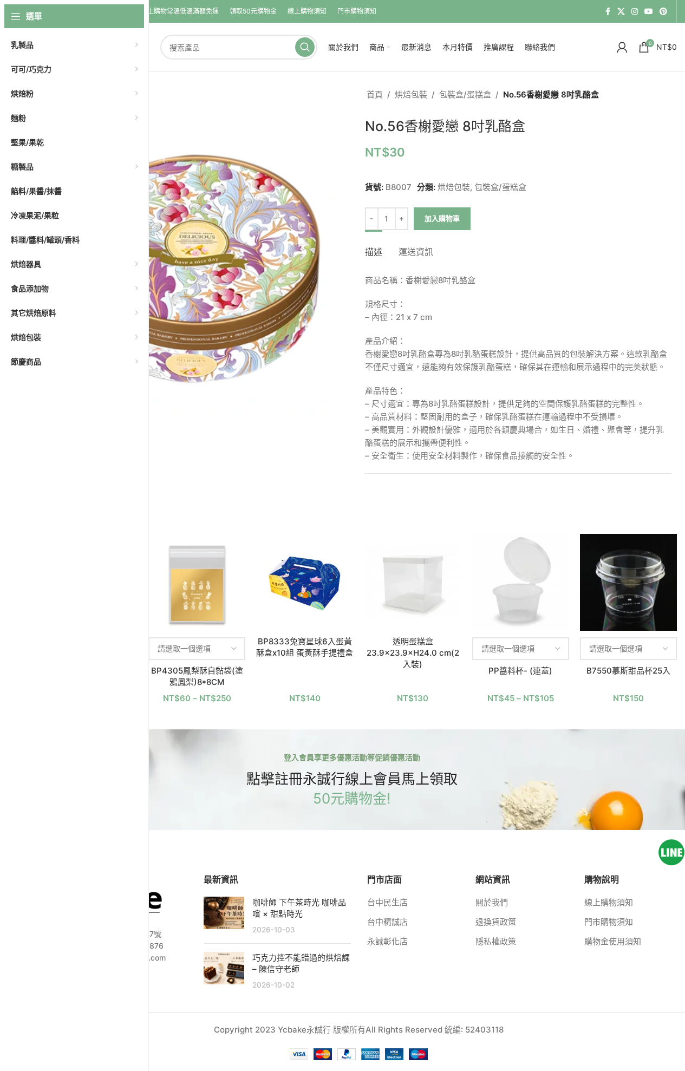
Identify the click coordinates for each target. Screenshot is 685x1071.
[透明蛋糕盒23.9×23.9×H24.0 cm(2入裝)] (412, 582)
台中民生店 (387, 902)
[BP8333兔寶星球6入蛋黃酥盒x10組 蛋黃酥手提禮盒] (304, 582)
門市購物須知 (608, 922)
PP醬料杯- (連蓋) (520, 670)
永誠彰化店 (387, 941)
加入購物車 (442, 218)
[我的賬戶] (622, 47)
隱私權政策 (495, 941)
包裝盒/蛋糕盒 (465, 94)
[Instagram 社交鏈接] (634, 11)
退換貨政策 (495, 922)
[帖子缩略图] (224, 916)
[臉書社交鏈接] (607, 11)
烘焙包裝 (411, 94)
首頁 (375, 94)
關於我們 (491, 902)
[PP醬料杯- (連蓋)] (520, 582)
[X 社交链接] (621, 11)
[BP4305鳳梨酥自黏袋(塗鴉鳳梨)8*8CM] (196, 582)
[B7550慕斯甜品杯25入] (628, 582)
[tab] (373, 246)
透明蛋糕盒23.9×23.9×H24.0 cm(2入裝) (413, 652)
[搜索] (305, 47)
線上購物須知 (608, 902)
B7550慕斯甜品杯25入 (628, 670)
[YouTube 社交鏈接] (648, 11)
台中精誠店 (387, 922)
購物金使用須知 (612, 941)
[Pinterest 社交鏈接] (663, 11)
